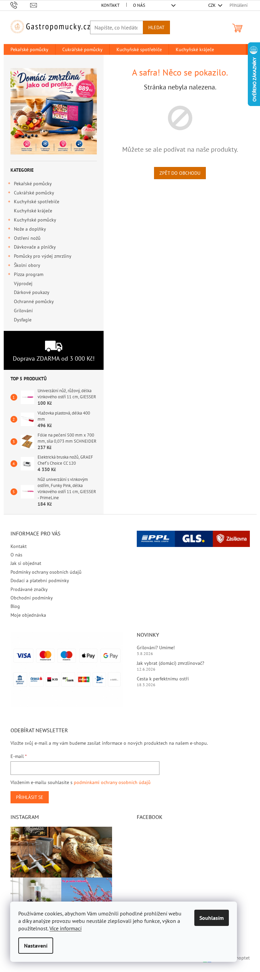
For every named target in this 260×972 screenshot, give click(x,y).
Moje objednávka (28, 615)
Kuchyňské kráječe (33, 211)
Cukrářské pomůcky (34, 193)
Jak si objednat (25, 563)
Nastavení (35, 945)
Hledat (156, 27)
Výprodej (23, 283)
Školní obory (27, 265)
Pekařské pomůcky (33, 184)
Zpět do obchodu (179, 173)
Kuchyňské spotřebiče (36, 201)
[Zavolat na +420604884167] (20, 5)
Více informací (65, 928)
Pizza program (28, 274)
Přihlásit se (29, 797)
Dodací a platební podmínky (39, 580)
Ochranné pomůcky (33, 301)
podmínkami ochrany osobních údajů (112, 782)
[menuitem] (29, 49)
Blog (15, 606)
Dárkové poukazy (31, 292)
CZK (212, 5)
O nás (139, 5)
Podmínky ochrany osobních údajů (46, 572)
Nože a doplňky (30, 229)
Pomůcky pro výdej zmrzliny (42, 256)
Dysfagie (22, 320)
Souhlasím (211, 917)
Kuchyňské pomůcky (35, 220)
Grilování (23, 311)
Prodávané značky (29, 589)
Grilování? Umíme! (156, 648)
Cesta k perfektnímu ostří (163, 679)
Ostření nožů (27, 238)
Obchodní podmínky (31, 598)
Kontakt (110, 5)
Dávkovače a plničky (35, 247)
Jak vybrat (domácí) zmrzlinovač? (170, 663)
